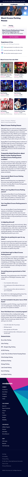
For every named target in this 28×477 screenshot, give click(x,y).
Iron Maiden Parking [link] (6, 374)
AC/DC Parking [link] (5, 350)
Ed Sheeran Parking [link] (6, 360)
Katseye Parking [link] (5, 364)
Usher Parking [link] (4, 343)
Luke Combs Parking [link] (6, 367)
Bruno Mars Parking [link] (6, 340)
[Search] (24, 4)
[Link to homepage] (14, 4)
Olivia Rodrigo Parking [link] (7, 357)
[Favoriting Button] (25, 8)
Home (2, 120)
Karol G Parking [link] (5, 371)
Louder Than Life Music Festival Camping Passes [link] (13, 353)
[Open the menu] (2, 4)
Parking (13, 120)
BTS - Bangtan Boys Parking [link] (8, 347)
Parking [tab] (11, 25)
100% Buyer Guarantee (15, 1)
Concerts (7, 120)
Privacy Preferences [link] (6, 465)
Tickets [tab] (4, 25)
